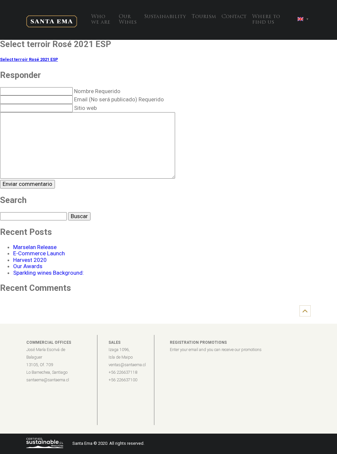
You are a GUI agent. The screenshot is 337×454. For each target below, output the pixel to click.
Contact (233, 16)
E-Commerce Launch (39, 253)
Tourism (204, 16)
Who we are (100, 19)
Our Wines (128, 19)
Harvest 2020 (30, 260)
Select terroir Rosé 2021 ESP (29, 59)
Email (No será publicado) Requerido (119, 99)
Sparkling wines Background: (48, 272)
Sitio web (85, 108)
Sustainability (165, 16)
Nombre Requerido (97, 91)
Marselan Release (35, 247)
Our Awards (27, 266)
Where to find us (266, 19)
